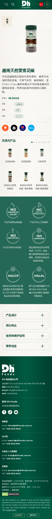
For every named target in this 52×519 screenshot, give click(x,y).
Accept (19, 515)
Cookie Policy (11, 510)
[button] (32, 142)
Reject (33, 515)
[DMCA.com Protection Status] (10, 494)
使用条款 (5, 490)
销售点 (47, 4)
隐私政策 (15, 490)
